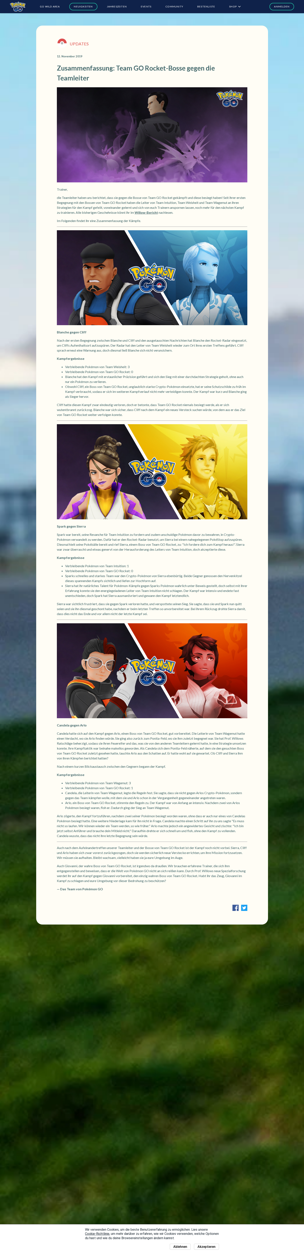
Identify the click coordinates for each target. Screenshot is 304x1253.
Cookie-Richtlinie (97, 1234)
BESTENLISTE (206, 6)
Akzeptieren (206, 1247)
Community (174, 6)
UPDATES (79, 43)
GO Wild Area (50, 6)
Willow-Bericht (146, 212)
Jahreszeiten (117, 6)
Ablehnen (180, 1247)
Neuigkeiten (83, 6)
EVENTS (146, 6)
